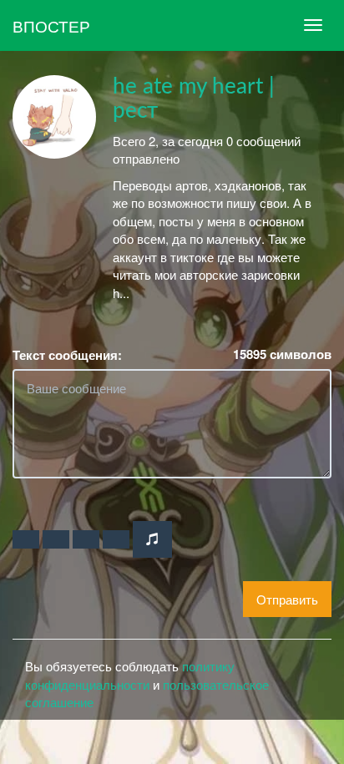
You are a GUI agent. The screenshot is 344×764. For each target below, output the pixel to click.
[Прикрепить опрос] (86, 539)
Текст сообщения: (67, 355)
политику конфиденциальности (130, 674)
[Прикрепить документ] (116, 539)
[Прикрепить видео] (56, 539)
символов (282, 354)
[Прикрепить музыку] (152, 539)
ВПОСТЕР (51, 25)
